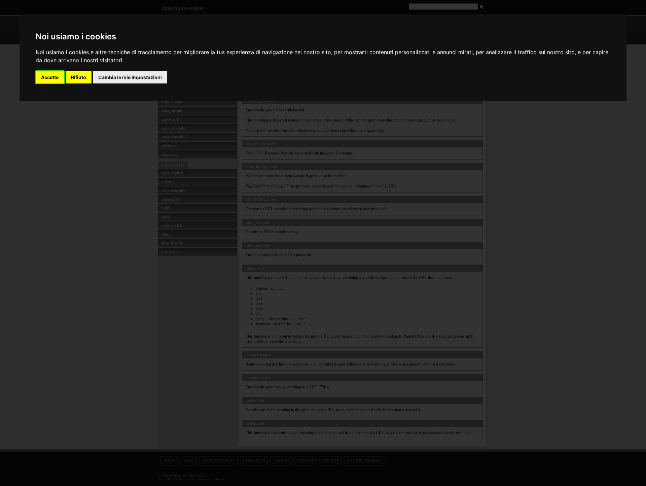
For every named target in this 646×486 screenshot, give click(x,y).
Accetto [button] (50, 77)
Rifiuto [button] (78, 77)
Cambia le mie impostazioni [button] (130, 77)
